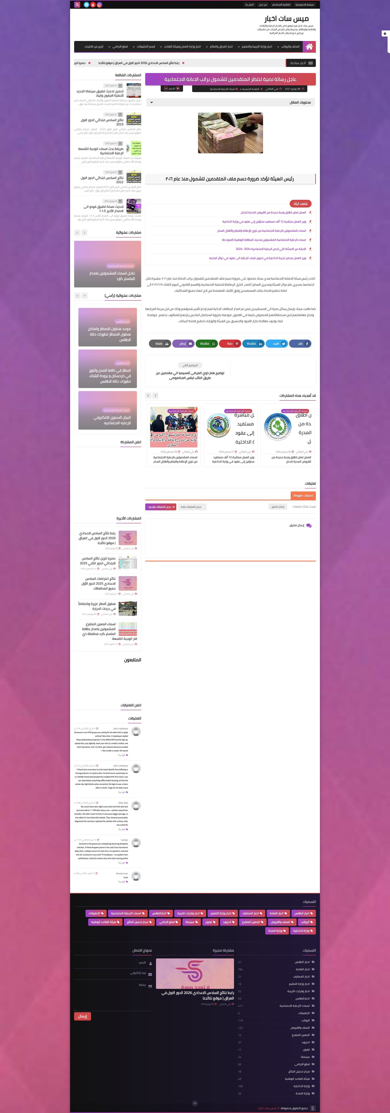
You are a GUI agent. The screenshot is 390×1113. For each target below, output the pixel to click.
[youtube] (93, 5)
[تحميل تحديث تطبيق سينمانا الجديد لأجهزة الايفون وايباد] (134, 90)
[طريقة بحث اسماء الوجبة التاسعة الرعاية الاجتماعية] (134, 148)
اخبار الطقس (302, 913)
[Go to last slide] (155, 396)
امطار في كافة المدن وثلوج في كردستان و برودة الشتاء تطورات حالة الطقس (110, 334)
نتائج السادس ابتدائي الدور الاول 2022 (102, 180)
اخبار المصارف (250, 913)
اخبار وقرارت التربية (188, 913)
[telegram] (86, 5)
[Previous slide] (84, 233)
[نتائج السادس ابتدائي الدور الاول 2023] (134, 119)
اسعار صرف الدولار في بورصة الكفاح (109, 420)
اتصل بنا (250, 4)
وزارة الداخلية (301, 930)
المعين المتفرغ (251, 922)
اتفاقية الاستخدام (281, 4)
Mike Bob (123, 803)
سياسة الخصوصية (305, 4)
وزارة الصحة (275, 930)
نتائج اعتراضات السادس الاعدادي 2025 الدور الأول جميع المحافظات (98, 583)
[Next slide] (148, 396)
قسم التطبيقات (146, 46)
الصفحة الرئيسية (250, 89)
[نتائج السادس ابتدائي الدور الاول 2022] (134, 177)
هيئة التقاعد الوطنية (103, 922)
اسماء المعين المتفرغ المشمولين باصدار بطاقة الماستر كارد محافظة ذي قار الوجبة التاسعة (109, 631)
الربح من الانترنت (93, 46)
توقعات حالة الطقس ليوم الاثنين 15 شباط (108, 276)
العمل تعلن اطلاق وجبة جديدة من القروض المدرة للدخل (273, 212)
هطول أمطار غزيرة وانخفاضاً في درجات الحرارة (97, 606)
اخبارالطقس (159, 913)
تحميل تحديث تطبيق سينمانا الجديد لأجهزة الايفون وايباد (100, 93)
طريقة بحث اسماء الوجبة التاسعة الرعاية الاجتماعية (101, 151)
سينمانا (189, 922)
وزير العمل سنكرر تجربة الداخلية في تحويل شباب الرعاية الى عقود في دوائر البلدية (257, 258)
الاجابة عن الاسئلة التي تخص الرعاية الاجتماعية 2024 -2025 (271, 249)
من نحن (263, 4)
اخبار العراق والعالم (221, 46)
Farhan (124, 840)
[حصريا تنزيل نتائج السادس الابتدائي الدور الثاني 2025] (128, 563)
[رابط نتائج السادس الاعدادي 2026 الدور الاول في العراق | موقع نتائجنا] (128, 538)
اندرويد (227, 922)
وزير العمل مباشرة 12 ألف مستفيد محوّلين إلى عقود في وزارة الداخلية (264, 221)
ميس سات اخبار (286, 18)
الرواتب (305, 922)
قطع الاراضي (120, 46)
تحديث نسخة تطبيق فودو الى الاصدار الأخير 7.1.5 (104, 209)
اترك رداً (121, 755)
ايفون (208, 922)
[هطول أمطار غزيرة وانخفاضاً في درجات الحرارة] (128, 608)
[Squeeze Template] (313, 1108)
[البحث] (77, 5)
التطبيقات (94, 913)
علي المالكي (225, 1004)
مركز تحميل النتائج (137, 922)
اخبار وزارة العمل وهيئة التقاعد (182, 46)
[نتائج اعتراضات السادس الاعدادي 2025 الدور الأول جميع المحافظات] (128, 583)
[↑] (195, 1103)
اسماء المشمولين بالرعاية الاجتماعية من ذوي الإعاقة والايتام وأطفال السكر (261, 230)
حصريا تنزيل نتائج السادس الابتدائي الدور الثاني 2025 (114, 63)
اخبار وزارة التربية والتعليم (257, 46)
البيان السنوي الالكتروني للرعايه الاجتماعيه (112, 378)
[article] (190, 371)
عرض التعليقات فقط (191, 506)
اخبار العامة (277, 913)
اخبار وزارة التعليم (221, 913)
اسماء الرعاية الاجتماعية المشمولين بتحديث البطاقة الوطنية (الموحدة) (264, 239)
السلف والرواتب (290, 46)
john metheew (121, 728)
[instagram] (99, 5)
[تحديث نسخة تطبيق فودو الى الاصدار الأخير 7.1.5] (134, 206)
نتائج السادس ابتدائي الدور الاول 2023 (102, 122)
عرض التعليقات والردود (159, 506)
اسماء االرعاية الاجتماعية (222, 89)
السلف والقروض (280, 922)
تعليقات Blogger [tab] (303, 495)
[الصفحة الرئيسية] (309, 46)
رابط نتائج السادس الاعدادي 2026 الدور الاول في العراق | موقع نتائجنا (197, 63)
